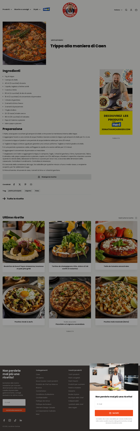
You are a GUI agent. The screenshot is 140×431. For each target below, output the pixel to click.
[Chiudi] (134, 368)
